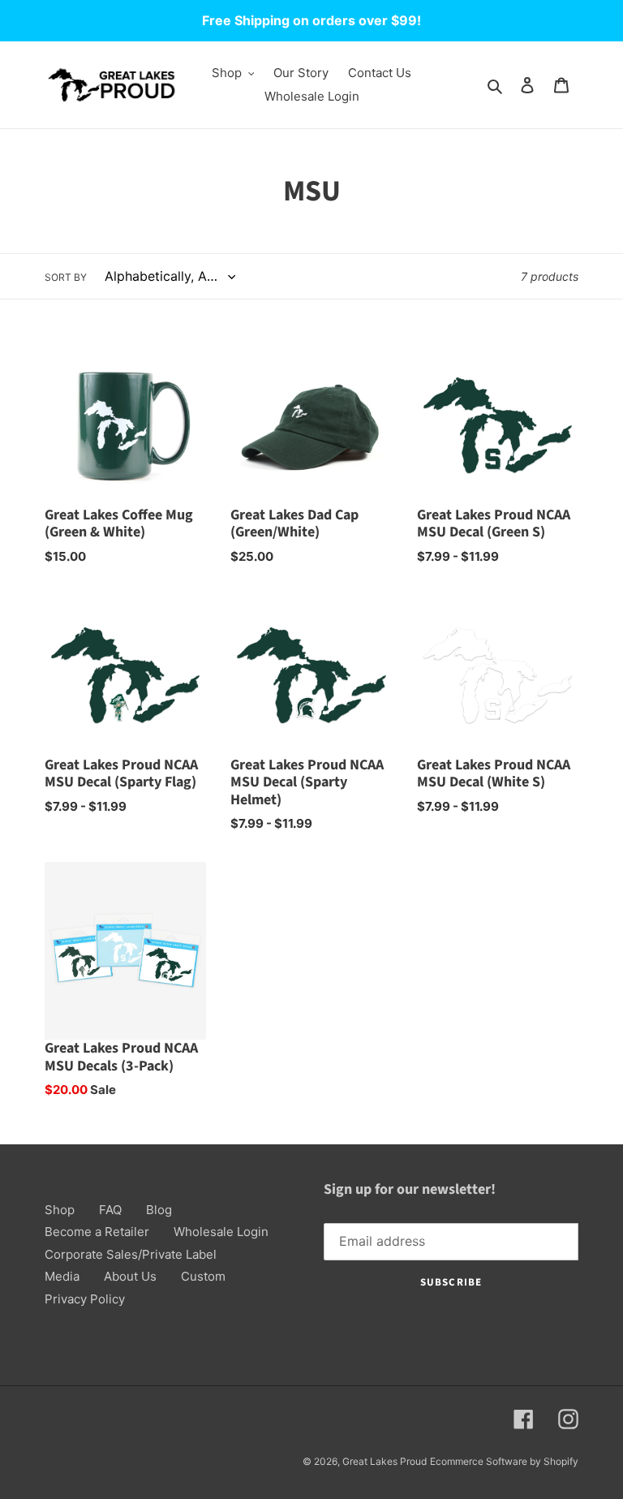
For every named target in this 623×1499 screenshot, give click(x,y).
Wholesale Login (221, 1231)
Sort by (66, 277)
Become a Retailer (97, 1231)
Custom (203, 1276)
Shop (60, 1209)
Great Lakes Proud (384, 1461)
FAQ (110, 1209)
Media (62, 1276)
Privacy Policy (85, 1299)
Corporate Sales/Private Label (131, 1254)
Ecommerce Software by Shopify (504, 1461)
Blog (159, 1209)
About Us (130, 1276)
